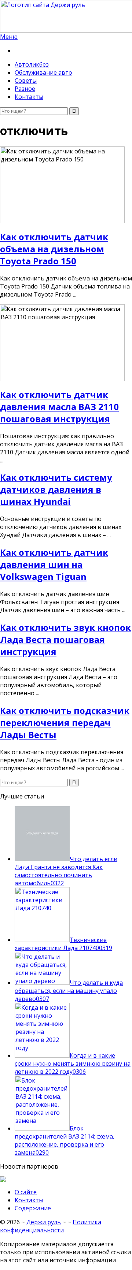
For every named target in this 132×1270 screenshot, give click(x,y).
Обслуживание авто (43, 72)
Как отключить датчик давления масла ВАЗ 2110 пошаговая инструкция (59, 406)
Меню (9, 37)
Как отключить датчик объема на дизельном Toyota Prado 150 (54, 249)
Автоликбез (32, 64)
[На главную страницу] (66, 16)
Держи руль (43, 1222)
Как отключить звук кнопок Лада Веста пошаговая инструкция (65, 639)
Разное (25, 89)
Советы (26, 81)
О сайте (26, 1192)
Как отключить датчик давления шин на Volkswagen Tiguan (54, 564)
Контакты (29, 97)
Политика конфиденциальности (50, 1226)
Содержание (33, 1208)
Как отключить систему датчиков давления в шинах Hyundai (56, 489)
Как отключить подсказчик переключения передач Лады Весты (64, 722)
